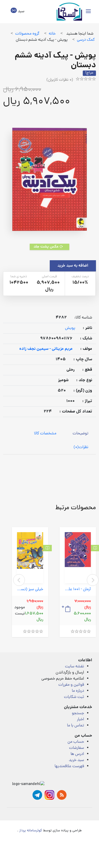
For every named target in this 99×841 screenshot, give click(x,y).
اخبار (80, 719)
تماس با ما (75, 726)
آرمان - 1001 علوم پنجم (78, 589)
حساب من (76, 742)
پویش (70, 328)
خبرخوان (62, 795)
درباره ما (78, 691)
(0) (81, 447)
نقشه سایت (74, 667)
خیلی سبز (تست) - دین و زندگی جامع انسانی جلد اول (30, 589)
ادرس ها (77, 754)
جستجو (78, 713)
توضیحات (80, 434)
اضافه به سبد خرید (72, 266)
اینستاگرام (49, 795)
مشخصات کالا (45, 434)
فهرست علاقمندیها (69, 766)
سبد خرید (76, 760)
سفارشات (76, 748)
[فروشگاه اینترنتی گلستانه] (69, 12)
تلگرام (37, 795)
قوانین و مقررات (71, 685)
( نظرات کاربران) (59, 80)
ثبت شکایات (74, 697)
